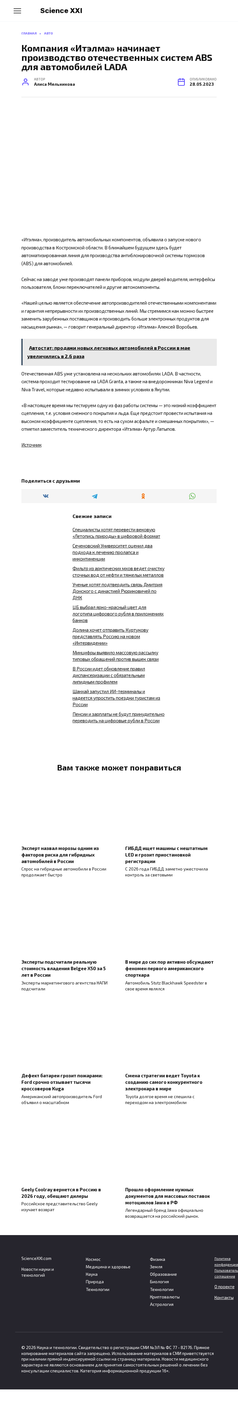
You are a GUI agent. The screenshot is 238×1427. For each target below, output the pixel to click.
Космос (93, 1259)
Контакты (224, 1297)
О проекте (224, 1286)
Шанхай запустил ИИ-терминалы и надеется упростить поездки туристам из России (116, 698)
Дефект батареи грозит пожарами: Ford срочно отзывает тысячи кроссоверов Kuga (62, 1082)
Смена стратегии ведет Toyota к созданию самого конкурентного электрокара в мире (163, 1082)
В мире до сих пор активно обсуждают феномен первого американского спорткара (169, 968)
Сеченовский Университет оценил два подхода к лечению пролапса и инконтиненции (112, 552)
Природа (95, 1281)
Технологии (97, 1289)
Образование (163, 1274)
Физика (157, 1259)
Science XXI (61, 10)
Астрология (162, 1304)
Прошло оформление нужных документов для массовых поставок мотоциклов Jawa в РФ (167, 1195)
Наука (92, 1274)
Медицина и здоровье (108, 1266)
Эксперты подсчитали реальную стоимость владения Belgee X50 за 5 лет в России (63, 968)
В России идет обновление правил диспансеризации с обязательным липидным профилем (109, 675)
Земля (156, 1266)
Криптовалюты (165, 1296)
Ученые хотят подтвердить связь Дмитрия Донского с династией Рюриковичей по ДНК (117, 591)
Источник (31, 445)
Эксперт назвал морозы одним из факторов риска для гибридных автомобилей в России (60, 854)
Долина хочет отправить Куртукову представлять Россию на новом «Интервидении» (110, 636)
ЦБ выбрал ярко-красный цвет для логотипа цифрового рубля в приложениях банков (118, 613)
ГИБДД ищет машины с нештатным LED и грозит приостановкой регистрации (166, 854)
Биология (159, 1281)
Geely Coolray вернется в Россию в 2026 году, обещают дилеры (61, 1192)
